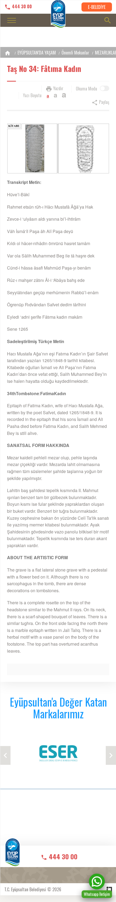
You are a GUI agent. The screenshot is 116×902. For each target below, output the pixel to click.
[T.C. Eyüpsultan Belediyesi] (12, 856)
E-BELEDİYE (96, 7)
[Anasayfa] (7, 53)
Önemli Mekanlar (75, 52)
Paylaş (103, 102)
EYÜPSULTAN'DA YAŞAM (37, 52)
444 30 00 (21, 6)
